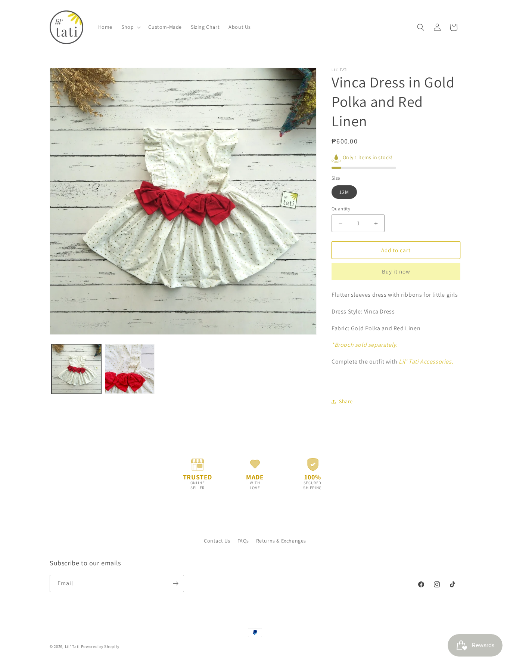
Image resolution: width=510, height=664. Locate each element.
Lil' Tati (72, 646)
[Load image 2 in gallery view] (130, 369)
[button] (130, 27)
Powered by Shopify (100, 646)
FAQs (243, 540)
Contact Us (217, 540)
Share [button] (346, 401)
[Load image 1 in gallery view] (76, 369)
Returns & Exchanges (281, 540)
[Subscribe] (175, 583)
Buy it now (396, 271)
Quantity (341, 209)
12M (344, 192)
